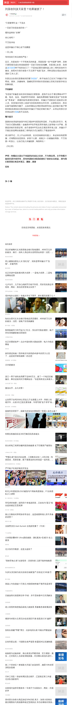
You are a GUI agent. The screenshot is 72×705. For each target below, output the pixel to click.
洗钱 (17, 112)
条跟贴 (35, 235)
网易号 (13, 2)
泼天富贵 (11, 67)
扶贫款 (34, 78)
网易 (6, 2)
